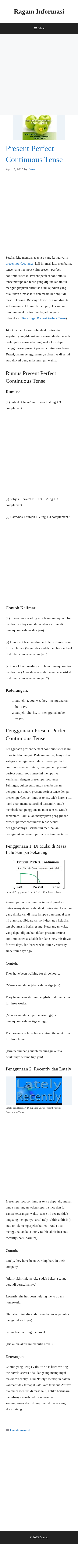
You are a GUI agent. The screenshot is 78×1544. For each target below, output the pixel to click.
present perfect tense (20, 263)
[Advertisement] (39, 74)
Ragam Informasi (39, 11)
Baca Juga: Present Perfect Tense (44, 318)
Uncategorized (20, 1430)
